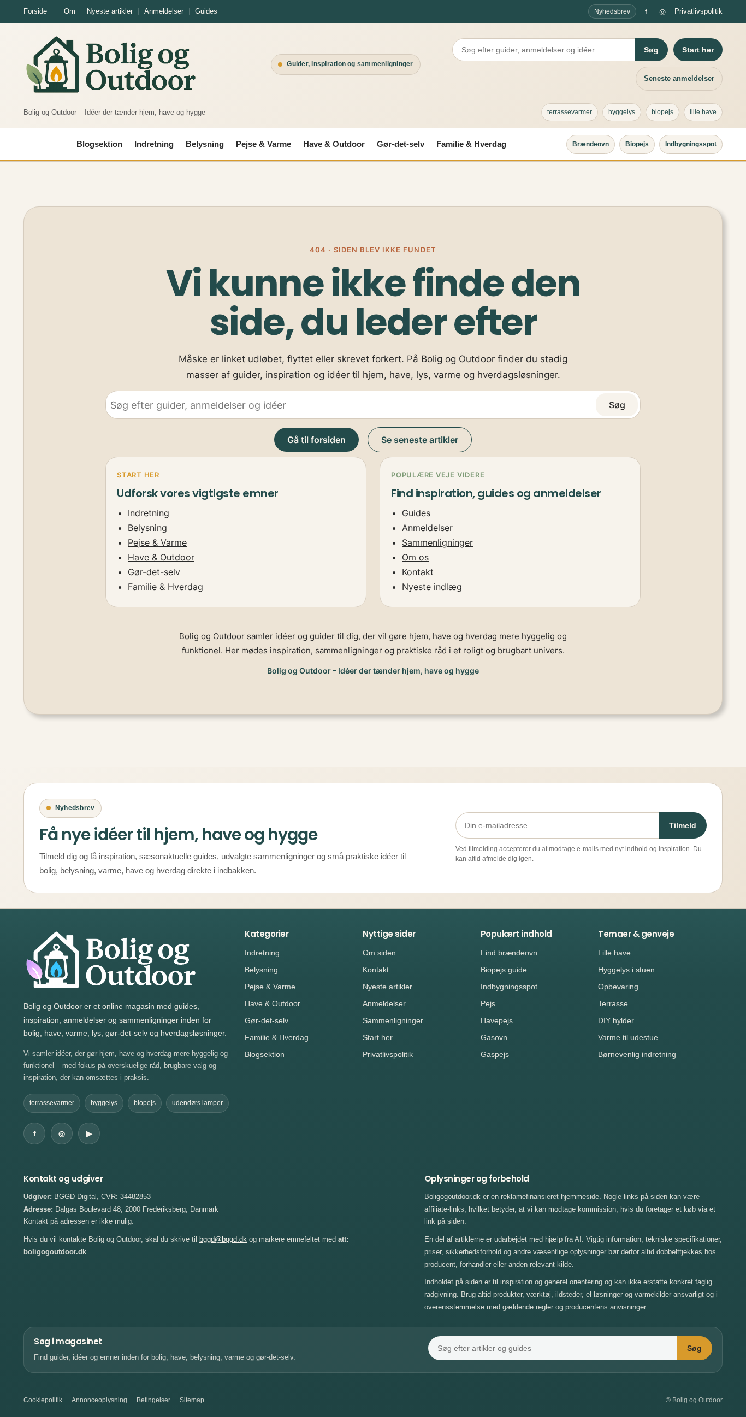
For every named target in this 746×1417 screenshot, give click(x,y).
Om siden (379, 952)
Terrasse (613, 1003)
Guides (206, 11)
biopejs (662, 112)
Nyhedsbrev (612, 11)
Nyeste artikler (110, 11)
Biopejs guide (504, 969)
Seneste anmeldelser (679, 78)
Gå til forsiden (316, 439)
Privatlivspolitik (698, 11)
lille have (703, 112)
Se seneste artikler (419, 439)
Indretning (154, 144)
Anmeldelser (163, 11)
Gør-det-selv (400, 144)
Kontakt (418, 571)
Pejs (488, 1003)
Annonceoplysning (99, 1400)
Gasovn (494, 1037)
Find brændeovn (509, 952)
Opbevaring (618, 986)
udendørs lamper (197, 1103)
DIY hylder (616, 1020)
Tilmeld (682, 825)
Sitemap (192, 1400)
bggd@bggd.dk (223, 1239)
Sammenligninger (437, 542)
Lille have (614, 952)
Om (69, 11)
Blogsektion (99, 144)
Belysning (205, 144)
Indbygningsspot (691, 144)
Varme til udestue (628, 1037)
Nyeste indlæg (432, 586)
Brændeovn (590, 144)
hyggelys (621, 112)
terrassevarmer (569, 112)
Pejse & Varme (263, 144)
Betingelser (153, 1400)
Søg (651, 49)
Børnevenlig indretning (637, 1054)
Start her (698, 49)
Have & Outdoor (334, 144)
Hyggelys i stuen (626, 969)
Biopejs (637, 144)
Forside (35, 11)
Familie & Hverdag (471, 144)
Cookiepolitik (42, 1400)
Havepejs (497, 1020)
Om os (415, 557)
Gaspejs (495, 1054)
